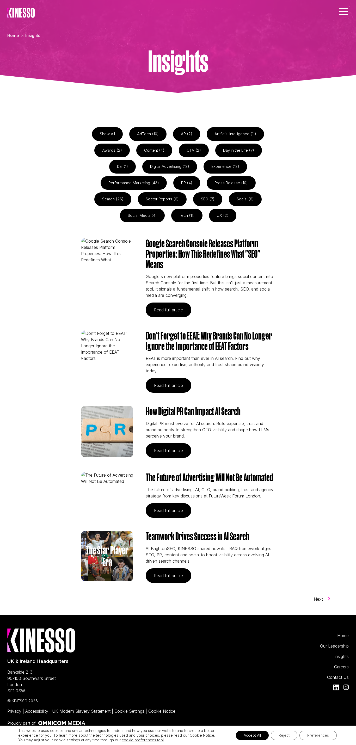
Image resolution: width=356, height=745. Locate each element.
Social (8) (245, 198)
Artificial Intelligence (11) (235, 133)
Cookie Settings (130, 711)
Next (319, 599)
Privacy (15, 711)
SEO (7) (207, 198)
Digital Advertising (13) (169, 166)
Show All (107, 133)
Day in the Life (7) (238, 150)
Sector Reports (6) (162, 198)
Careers (341, 666)
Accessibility (37, 711)
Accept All (252, 735)
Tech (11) (187, 215)
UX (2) (223, 215)
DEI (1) (122, 166)
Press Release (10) (231, 182)
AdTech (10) (148, 133)
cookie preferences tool (143, 740)
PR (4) (186, 182)
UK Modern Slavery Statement (82, 711)
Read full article (172, 309)
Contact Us (338, 677)
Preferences (318, 735)
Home (13, 35)
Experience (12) (225, 166)
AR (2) (186, 133)
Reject (284, 735)
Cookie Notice (161, 711)
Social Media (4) (142, 215)
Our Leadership (334, 646)
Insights (341, 656)
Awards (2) (112, 150)
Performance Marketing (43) (133, 182)
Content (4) (154, 150)
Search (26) (113, 198)
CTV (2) (194, 150)
